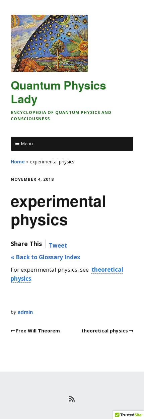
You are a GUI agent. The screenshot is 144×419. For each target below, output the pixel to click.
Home (18, 161)
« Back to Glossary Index (45, 257)
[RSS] (72, 399)
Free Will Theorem (38, 330)
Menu (27, 143)
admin (25, 311)
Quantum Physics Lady (58, 92)
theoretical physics (104, 330)
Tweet (58, 245)
